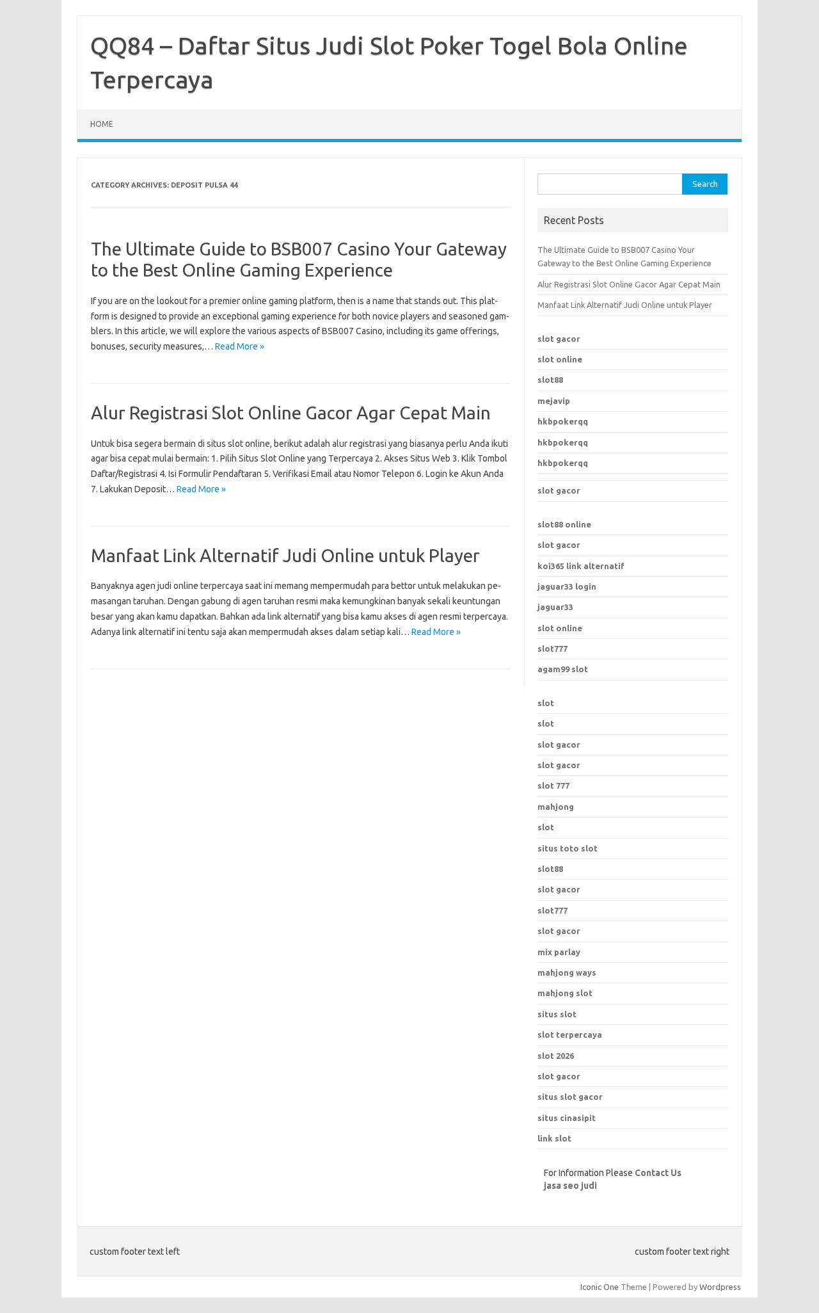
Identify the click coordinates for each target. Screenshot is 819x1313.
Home (101, 124)
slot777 (552, 648)
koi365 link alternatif (580, 565)
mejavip (553, 400)
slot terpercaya (569, 1034)
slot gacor (558, 338)
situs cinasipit (566, 1117)
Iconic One (599, 1286)
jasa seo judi (570, 1185)
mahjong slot (564, 992)
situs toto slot (567, 848)
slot (545, 702)
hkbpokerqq (562, 421)
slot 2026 (555, 1055)
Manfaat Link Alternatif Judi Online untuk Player (285, 555)
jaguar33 (555, 606)
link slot (554, 1138)
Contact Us (658, 1173)
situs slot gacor (570, 1096)
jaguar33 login (566, 586)
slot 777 (553, 785)
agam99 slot (562, 669)
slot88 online (564, 524)
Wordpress (720, 1286)
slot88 (550, 379)
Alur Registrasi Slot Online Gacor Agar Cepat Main (291, 413)
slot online (559, 359)
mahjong (555, 806)
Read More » (239, 346)
